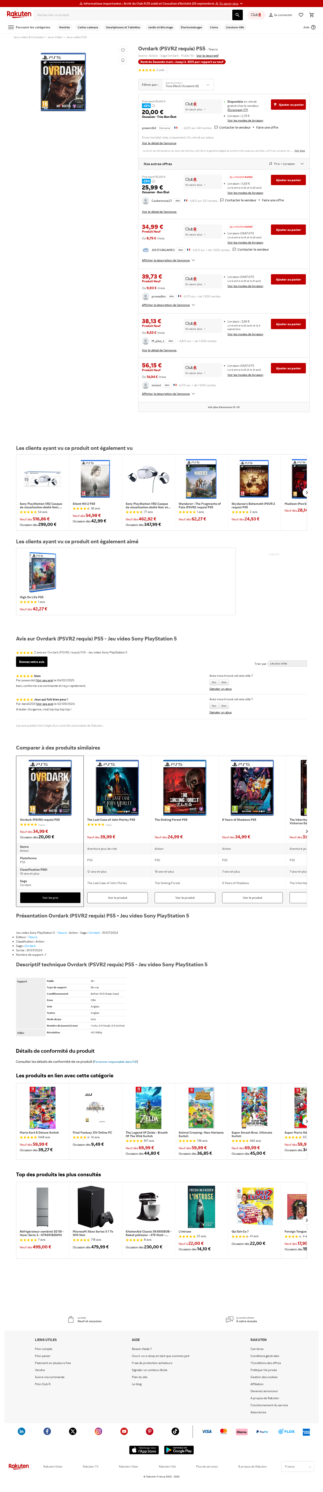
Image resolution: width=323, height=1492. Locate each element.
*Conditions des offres (265, 1363)
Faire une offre (267, 127)
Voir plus (299, 150)
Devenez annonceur (264, 1391)
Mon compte (43, 1349)
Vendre (40, 1370)
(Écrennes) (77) (237, 110)
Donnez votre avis (31, 662)
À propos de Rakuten (252, 1466)
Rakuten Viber (128, 1466)
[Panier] (311, 15)
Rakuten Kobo (52, 1466)
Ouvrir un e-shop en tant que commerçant (160, 1356)
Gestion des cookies (264, 1377)
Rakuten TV (91, 1466)
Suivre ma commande (50, 1377)
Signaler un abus (220, 689)
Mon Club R (43, 1384)
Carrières (256, 1349)
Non (224, 682)
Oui (214, 682)
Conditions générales (264, 1356)
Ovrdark (94, 932)
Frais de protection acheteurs (152, 1363)
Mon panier (43, 1356)
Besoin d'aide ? (142, 1349)
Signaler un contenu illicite (149, 1370)
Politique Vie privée (263, 1370)
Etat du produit (174, 82)
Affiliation (256, 1384)
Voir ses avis (44, 680)
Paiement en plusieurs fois (53, 1363)
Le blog (137, 1384)
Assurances (258, 1412)
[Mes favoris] (301, 15)
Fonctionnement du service (269, 1405)
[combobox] (132, 15)
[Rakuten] (19, 15)
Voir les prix (50, 897)
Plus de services (207, 1466)
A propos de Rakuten (264, 1398)
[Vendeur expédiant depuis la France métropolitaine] (185, 200)
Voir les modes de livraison (245, 120)
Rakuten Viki (167, 1466)
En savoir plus (193, 109)
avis (160, 70)
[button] (232, 3)
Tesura (62, 932)
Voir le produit (117, 897)
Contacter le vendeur (235, 127)
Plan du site (139, 1377)
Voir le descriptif (207, 55)
